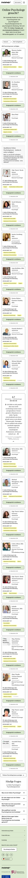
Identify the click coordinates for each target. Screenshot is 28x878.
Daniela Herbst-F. (17, 328)
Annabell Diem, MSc (16, 742)
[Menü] (24, 2)
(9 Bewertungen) (15, 644)
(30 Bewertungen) (16, 272)
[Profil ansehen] (6, 53)
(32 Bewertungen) (16, 240)
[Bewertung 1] (12, 441)
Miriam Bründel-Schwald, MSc (17, 362)
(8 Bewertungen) (15, 680)
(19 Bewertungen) (16, 176)
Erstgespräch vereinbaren (13, 73)
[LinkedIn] (7, 854)
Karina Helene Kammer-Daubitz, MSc (17, 300)
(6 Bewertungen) (15, 612)
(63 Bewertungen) (16, 547)
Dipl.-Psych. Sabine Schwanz (18, 512)
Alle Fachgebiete (17, 41)
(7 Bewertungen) (15, 88)
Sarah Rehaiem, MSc (16, 203)
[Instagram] (3, 854)
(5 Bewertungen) (15, 207)
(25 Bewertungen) (16, 517)
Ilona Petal (15, 114)
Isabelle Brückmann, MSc (17, 607)
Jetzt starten (18, 2)
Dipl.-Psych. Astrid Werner (17, 711)
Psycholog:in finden (9, 849)
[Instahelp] (6, 2)
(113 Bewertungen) (16, 367)
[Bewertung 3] (14, 441)
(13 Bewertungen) (16, 485)
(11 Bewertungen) (15, 56)
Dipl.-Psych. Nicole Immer (17, 171)
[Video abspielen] (9, 55)
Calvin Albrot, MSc (17, 544)
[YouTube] (11, 854)
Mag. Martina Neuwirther (16, 640)
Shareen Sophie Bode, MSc (16, 51)
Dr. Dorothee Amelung (16, 83)
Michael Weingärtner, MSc (17, 480)
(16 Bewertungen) (16, 747)
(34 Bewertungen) (16, 452)
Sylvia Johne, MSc (17, 449)
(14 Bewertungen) (16, 332)
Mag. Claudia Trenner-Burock (17, 675)
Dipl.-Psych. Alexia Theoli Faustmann (17, 577)
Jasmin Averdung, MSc (17, 235)
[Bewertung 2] (13, 441)
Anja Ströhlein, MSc (18, 268)
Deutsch (6, 41)
